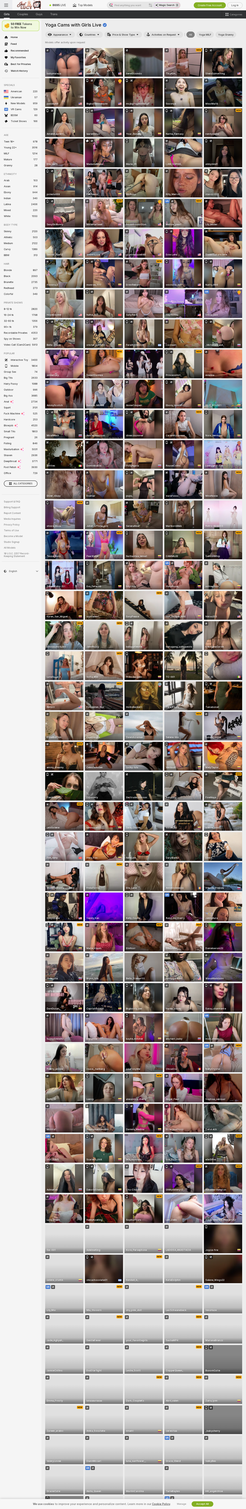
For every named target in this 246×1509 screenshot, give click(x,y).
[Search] (150, 5)
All (190, 34)
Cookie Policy (161, 1504)
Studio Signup (12, 542)
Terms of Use (11, 530)
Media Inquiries (12, 519)
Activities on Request (164, 34)
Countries (90, 34)
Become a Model (13, 536)
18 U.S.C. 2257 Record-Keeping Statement (16, 555)
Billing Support (12, 507)
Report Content (12, 513)
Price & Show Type (123, 34)
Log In (235, 5)
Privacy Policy (12, 524)
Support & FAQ (12, 501)
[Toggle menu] (6, 5)
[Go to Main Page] (29, 5)
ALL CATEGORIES (22, 483)
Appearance (60, 34)
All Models (10, 547)
